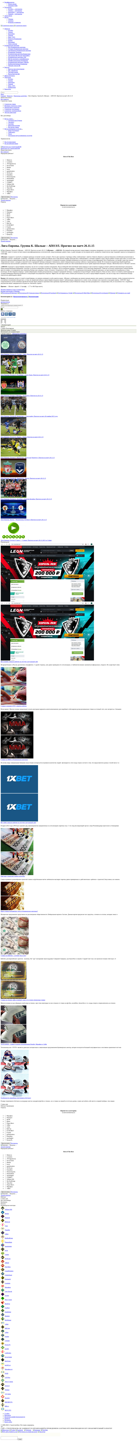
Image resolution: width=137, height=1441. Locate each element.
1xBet (6, 1324)
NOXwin (9, 173)
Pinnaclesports (11, 177)
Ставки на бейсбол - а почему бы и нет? (13, 955)
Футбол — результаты (15, 9)
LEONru (7, 1377)
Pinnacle (7, 1217)
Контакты (7, 1415)
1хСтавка (8, 1394)
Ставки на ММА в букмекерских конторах (14, 759)
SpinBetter (8, 1312)
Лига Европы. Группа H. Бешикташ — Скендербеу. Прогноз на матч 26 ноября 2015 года (29, 416)
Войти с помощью (6, 311)
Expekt (9, 227)
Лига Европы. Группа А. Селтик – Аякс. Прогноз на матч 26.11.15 (22, 354)
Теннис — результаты (15, 10)
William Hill (10, 184)
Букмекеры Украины (14, 52)
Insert (20, 1439)
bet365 (7, 1349)
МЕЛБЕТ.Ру (9, 1402)
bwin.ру (7, 1386)
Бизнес (10, 40)
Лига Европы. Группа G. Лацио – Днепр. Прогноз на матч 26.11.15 (22, 437)
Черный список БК (14, 65)
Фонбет (7, 1398)
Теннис (10, 32)
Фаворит (9, 212)
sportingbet (10, 232)
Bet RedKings (11, 186)
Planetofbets (10, 178)
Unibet (7, 1254)
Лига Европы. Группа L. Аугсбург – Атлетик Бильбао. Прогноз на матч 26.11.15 (26, 499)
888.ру (7, 1406)
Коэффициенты (9, 2)
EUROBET (10, 225)
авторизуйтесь (5, 302)
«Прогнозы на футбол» (19, 333)
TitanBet (7, 1230)
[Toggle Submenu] (13, 119)
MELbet (7, 1328)
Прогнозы (7, 77)
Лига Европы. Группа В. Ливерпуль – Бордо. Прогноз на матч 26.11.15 (23, 478)
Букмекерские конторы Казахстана (19, 54)
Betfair (9, 167)
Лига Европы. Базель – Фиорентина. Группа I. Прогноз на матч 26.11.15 (24, 519)
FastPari (7, 1308)
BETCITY (8, 1410)
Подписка (7, 1420)
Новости (7, 29)
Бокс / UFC (11, 37)
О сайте (6, 1413)
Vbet (6, 1226)
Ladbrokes (8, 1353)
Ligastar (7, 1340)
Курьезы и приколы (14, 22)
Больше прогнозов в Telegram (10, 291)
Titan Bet (9, 188)
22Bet (6, 1332)
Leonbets (9, 162)
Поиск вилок (12, 4)
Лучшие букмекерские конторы (18, 49)
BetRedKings (9, 1238)
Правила (7, 1418)
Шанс (8, 216)
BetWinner (8, 1320)
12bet (8, 221)
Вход (2, 94)
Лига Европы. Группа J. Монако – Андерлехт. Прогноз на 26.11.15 (22, 395)
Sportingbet (10, 180)
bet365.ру (8, 1365)
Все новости (5, 99)
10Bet (8, 193)
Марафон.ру (9, 1369)
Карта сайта (8, 1422)
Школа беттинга (9, 75)
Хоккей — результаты (15, 14)
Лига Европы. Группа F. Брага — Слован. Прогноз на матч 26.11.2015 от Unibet (26, 540)
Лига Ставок (9, 1381)
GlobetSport (8, 1275)
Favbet (7, 1295)
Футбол (10, 30)
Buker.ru (9, 160)
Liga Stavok (8, 1291)
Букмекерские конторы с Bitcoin (18, 62)
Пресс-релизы (12, 44)
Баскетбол (11, 34)
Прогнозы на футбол (20, 96)
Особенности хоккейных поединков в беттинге (16, 1098)
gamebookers (11, 171)
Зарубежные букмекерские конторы (19, 50)
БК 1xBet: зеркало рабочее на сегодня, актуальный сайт (18, 822)
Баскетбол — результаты (16, 12)
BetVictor (8, 1361)
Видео (6, 17)
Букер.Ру (9, 234)
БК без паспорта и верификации (18, 59)
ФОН (8, 214)
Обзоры (10, 19)
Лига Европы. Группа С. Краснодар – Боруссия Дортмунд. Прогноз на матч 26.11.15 (28, 457)
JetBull (7, 1263)
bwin (8, 169)
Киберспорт (12, 87)
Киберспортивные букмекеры (17, 64)
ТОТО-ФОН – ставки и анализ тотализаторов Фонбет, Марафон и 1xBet (24, 1044)
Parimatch (8, 1279)
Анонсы (10, 21)
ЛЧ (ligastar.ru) (11, 163)
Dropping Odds (12, 5)
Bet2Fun (7, 1304)
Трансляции (8, 15)
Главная (3, 96)
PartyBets (9, 175)
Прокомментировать (20, 296)
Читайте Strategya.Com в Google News (13, 289)
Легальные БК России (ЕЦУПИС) (19, 55)
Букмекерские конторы (11, 45)
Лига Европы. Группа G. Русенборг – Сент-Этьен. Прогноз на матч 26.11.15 (25, 375)
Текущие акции (13, 72)
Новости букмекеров (14, 39)
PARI (6, 1373)
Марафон (10, 191)
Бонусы (6, 67)
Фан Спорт (8, 1299)
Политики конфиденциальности (14, 1417)
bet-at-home (10, 165)
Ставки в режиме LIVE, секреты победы (14, 706)
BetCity (9, 223)
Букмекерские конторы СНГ (17, 57)
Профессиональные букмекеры (18, 60)
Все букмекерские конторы (16, 47)
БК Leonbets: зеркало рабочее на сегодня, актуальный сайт (19, 661)
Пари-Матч (10, 190)
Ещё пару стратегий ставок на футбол (13, 876)
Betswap (7, 1222)
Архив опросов (6, 200)
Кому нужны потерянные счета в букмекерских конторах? (19, 911)
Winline (7, 1390)
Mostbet (7, 1316)
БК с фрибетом (13, 70)
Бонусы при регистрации (16, 69)
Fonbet (7, 1336)
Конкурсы (7, 89)
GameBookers (9, 1271)
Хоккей (10, 35)
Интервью (11, 42)
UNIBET (9, 182)
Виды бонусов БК (14, 74)
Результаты (7, 7)
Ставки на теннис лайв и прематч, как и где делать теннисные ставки (23, 1000)
